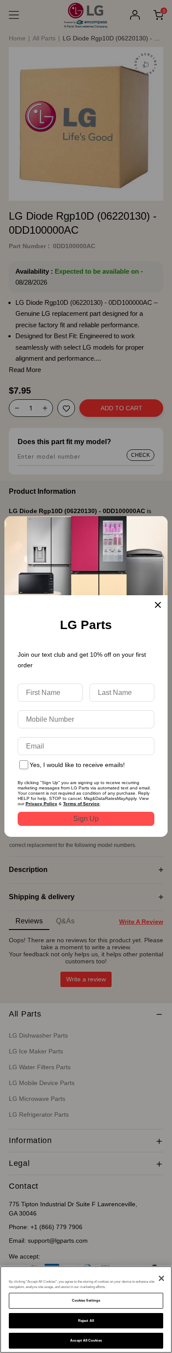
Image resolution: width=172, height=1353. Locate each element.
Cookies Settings (86, 1300)
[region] (86, 1309)
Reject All (86, 1321)
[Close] (161, 1278)
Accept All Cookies (85, 1340)
